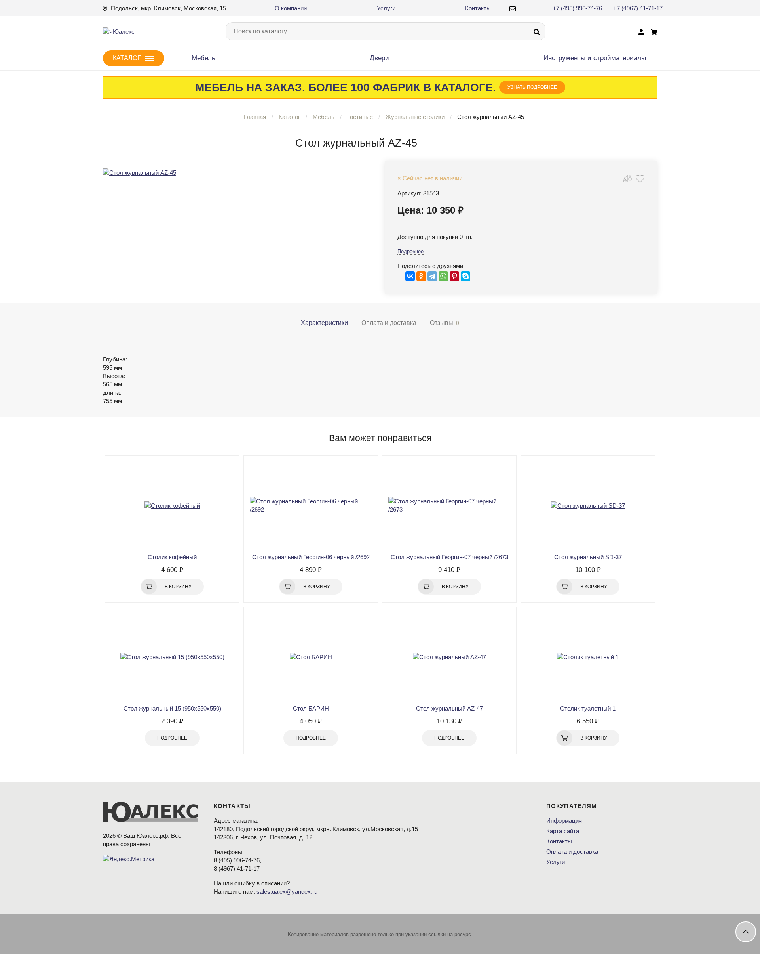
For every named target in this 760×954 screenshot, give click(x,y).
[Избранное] (640, 178)
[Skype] (465, 276)
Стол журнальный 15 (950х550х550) (172, 708)
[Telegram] (432, 276)
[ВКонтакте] (410, 276)
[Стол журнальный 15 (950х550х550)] (172, 656)
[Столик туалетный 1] (588, 656)
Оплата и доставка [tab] (388, 322)
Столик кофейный (172, 557)
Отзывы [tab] (444, 322)
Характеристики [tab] (324, 322)
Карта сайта (562, 831)
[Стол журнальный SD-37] (588, 505)
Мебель (203, 58)
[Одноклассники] (421, 276)
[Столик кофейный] (172, 505)
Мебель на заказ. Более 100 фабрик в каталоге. (376, 87)
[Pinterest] (454, 276)
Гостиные (360, 116)
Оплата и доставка (572, 851)
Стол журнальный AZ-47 (449, 708)
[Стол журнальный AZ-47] (449, 656)
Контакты (478, 8)
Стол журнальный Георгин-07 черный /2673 (449, 557)
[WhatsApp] (443, 276)
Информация (564, 820)
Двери (379, 58)
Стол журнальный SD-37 (588, 557)
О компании (291, 8)
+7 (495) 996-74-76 (577, 8)
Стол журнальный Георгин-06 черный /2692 (311, 557)
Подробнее (410, 251)
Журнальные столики (416, 116)
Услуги (386, 8)
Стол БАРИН (311, 708)
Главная (255, 116)
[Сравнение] (627, 178)
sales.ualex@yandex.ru (286, 891)
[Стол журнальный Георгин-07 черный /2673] (449, 505)
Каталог (289, 116)
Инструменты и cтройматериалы (594, 58)
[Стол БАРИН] (311, 656)
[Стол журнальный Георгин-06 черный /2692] (311, 505)
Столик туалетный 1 (588, 708)
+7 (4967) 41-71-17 (638, 8)
